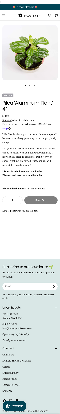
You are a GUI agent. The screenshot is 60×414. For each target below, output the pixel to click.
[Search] (50, 15)
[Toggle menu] (3, 15)
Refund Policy (9, 378)
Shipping (7, 120)
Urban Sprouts (18, 411)
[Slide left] (25, 85)
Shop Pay (7, 391)
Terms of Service (11, 384)
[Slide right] (34, 85)
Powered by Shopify (37, 411)
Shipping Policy (10, 372)
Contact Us (8, 354)
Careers (6, 366)
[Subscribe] (54, 286)
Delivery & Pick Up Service (16, 360)
